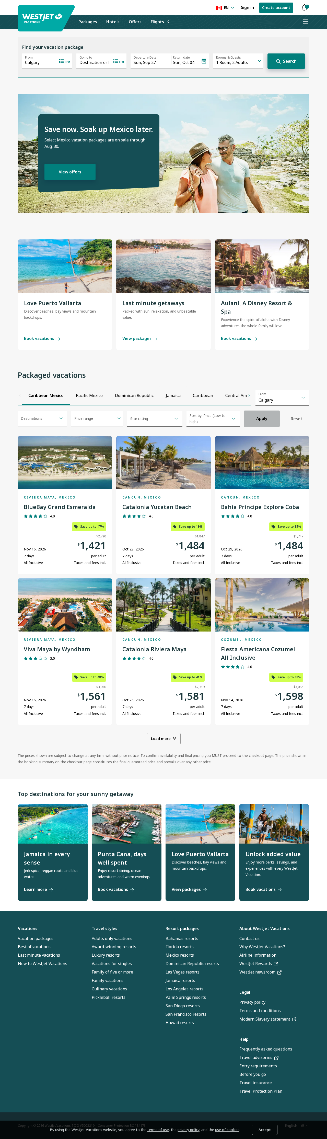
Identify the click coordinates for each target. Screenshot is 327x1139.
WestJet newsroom (257, 972)
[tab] (46, 395)
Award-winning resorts (114, 946)
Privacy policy (252, 1002)
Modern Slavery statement (264, 1019)
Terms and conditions (260, 1010)
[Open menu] (305, 22)
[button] (304, 7)
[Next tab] (249, 395)
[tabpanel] (163, 588)
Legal (244, 992)
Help (244, 1039)
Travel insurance (255, 1083)
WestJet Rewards (255, 963)
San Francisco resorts (186, 1014)
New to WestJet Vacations (42, 963)
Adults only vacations (112, 938)
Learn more (35, 889)
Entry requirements (258, 1066)
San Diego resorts (183, 1006)
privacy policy (188, 1129)
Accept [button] (265, 1129)
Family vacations (107, 980)
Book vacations (39, 338)
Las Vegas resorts (183, 972)
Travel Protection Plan (260, 1091)
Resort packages (182, 928)
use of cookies (227, 1129)
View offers (70, 172)
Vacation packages (35, 938)
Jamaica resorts (180, 980)
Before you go (252, 1074)
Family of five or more (112, 972)
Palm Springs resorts (186, 997)
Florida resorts (180, 946)
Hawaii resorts (180, 1022)
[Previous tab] (20, 395)
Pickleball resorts (108, 997)
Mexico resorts (180, 955)
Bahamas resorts (182, 938)
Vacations (27, 928)
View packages (136, 338)
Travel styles (104, 928)
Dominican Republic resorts (192, 963)
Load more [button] (161, 738)
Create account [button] (276, 7)
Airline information (257, 955)
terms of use (158, 1129)
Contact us (249, 938)
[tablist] (134, 395)
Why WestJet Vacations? (262, 946)
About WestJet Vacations (264, 928)
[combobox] (282, 397)
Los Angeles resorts (184, 989)
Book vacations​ (261, 889)
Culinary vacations (109, 989)
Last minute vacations (39, 955)
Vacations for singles (112, 963)
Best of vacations (34, 946)
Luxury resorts (106, 955)
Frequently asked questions (265, 1049)
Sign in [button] (247, 7)
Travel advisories (255, 1057)
